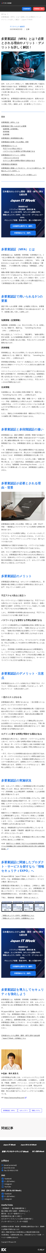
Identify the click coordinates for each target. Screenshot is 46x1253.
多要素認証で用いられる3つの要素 (13, 126)
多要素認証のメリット (9, 146)
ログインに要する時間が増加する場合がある (19, 160)
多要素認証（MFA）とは (10, 122)
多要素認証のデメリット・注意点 (13, 155)
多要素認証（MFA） (9, 1110)
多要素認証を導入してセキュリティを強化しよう (19, 175)
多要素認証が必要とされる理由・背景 (15, 142)
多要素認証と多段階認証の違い (12, 138)
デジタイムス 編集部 (17, 26)
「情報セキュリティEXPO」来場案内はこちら (17, 915)
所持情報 (6, 131)
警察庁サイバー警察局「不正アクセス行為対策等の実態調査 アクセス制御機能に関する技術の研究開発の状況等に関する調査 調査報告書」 (23, 846)
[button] (26, 9)
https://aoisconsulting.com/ (14, 1097)
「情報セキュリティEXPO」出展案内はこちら (17, 918)
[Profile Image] (4, 28)
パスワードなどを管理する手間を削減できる (19, 151)
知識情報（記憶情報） (11, 129)
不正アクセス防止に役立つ (12, 148)
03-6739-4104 (9, 1168)
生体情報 (6, 134)
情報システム (36, 1110)
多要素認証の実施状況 (9, 164)
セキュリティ (24, 1110)
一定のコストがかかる (11, 158)
